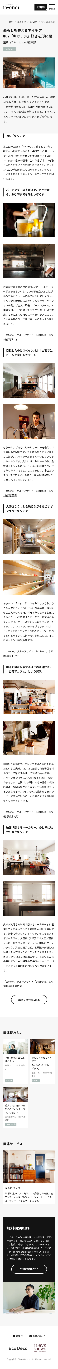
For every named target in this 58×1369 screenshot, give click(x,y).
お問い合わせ (39, 1336)
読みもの (21, 21)
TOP (11, 21)
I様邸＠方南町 (11, 816)
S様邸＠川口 (10, 339)
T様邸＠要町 (10, 495)
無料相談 (40, 7)
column (33, 21)
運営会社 (20, 1336)
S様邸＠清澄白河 (12, 986)
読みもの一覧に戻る (29, 999)
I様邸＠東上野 (11, 655)
